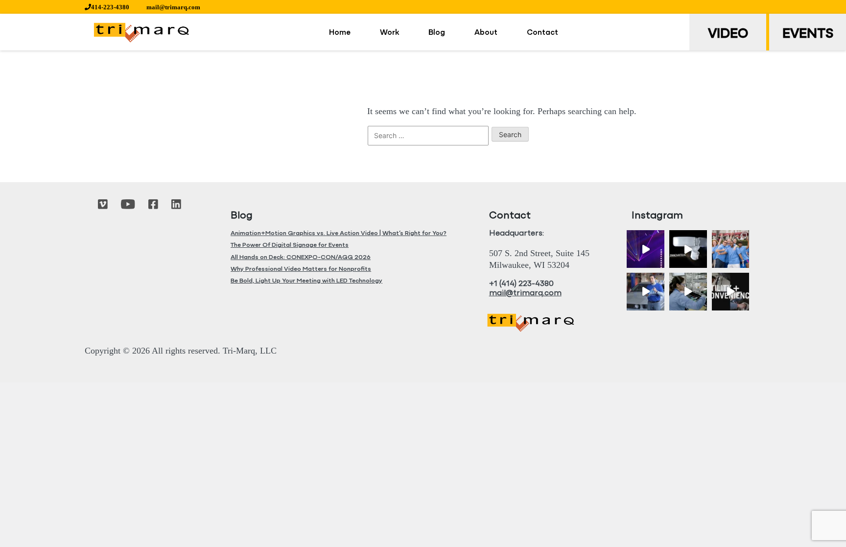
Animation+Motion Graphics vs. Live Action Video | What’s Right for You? (338, 233)
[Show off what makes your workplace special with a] (688, 291)
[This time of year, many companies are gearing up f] (731, 291)
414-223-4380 (110, 7)
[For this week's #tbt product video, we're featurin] (688, 249)
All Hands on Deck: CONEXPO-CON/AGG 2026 (301, 257)
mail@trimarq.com (173, 7)
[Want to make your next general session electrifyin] (645, 249)
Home (340, 33)
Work (389, 33)
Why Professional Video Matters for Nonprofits (301, 269)
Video (728, 34)
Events (807, 34)
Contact (542, 33)
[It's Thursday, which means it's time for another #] (645, 291)
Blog (436, 33)
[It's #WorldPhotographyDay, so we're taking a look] (731, 249)
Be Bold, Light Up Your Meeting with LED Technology (306, 281)
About (485, 33)
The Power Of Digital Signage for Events (290, 245)
